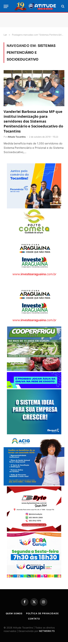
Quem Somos (14, 613)
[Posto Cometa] (34, 232)
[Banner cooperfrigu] (34, 370)
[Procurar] (62, 6)
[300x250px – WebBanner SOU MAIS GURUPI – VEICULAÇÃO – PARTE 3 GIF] (34, 576)
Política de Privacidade (42, 613)
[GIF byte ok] (34, 530)
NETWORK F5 (47, 631)
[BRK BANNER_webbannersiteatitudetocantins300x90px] (34, 387)
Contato (34, 618)
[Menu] (6, 6)
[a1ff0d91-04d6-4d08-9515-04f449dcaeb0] (34, 207)
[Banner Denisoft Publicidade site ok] (34, 433)
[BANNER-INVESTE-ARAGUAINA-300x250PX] (34, 278)
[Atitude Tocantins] (35, 6)
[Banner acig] (34, 484)
